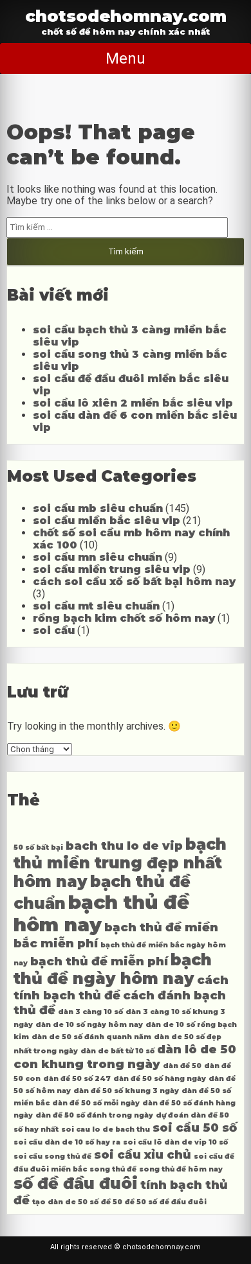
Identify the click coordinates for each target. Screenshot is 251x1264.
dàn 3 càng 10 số (90, 1012)
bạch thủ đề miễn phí (99, 961)
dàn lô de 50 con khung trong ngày (125, 1056)
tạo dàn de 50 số (65, 1202)
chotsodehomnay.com (126, 16)
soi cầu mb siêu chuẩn (98, 508)
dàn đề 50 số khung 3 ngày (126, 1091)
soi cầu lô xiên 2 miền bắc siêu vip (133, 403)
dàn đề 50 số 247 (77, 1079)
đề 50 (111, 1202)
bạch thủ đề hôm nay (101, 913)
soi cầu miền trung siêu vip (112, 569)
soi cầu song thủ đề (52, 1156)
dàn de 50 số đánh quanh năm (91, 1037)
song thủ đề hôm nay (181, 1169)
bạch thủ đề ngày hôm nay (113, 969)
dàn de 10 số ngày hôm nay (89, 1025)
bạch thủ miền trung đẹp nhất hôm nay (120, 863)
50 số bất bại (38, 847)
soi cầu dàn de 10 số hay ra (67, 1142)
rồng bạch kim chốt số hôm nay (124, 618)
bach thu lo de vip (124, 845)
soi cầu (54, 630)
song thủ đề (112, 1169)
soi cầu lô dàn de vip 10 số (175, 1142)
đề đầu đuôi (183, 1202)
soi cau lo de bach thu (105, 1129)
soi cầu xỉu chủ (142, 1154)
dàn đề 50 (182, 1066)
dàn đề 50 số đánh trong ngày (94, 1115)
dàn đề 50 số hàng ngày (159, 1079)
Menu (125, 58)
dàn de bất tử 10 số (117, 1051)
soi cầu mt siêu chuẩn (96, 606)
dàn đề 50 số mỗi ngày (96, 1103)
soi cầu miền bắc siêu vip (106, 520)
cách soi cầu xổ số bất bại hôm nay (134, 581)
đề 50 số (141, 1202)
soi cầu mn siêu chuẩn (97, 557)
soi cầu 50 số (195, 1127)
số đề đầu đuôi (76, 1183)
